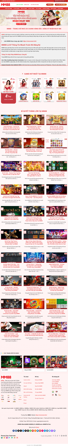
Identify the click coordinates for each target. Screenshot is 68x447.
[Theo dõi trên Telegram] (49, 431)
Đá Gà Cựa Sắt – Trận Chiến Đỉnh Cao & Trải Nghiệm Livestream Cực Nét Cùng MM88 (11, 312)
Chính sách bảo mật (56, 386)
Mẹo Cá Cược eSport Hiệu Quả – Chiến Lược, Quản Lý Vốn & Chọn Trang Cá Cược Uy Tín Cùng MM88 (34, 243)
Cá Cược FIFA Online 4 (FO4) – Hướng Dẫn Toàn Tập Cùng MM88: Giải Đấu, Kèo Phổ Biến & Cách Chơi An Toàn (56, 243)
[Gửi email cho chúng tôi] (28, 431)
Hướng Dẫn (26, 4)
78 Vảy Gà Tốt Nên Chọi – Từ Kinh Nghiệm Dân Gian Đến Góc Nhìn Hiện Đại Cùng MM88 (34, 289)
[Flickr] (42, 431)
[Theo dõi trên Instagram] (16, 431)
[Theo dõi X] (21, 431)
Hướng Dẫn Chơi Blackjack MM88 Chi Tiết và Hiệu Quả (11, 218)
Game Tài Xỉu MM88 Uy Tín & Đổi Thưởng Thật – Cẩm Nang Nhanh (34, 197)
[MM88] (7, 4)
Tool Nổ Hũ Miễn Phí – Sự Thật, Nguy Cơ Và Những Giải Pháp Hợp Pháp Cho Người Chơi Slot (57, 174)
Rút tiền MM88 (38, 389)
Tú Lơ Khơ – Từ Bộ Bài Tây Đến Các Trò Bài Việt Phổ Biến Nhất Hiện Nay (34, 334)
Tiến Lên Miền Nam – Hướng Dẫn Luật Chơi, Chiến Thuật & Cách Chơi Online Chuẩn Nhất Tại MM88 (57, 335)
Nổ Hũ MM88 (53, 8)
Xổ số (25, 400)
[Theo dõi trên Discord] (54, 431)
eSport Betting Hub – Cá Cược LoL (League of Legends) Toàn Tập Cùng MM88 (56, 266)
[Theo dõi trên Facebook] (13, 431)
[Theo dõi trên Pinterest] (33, 431)
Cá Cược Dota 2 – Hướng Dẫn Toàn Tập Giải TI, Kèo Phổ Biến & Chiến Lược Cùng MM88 (34, 266)
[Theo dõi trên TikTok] (18, 431)
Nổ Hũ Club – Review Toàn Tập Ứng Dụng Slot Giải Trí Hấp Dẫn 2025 (11, 173)
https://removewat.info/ (29, 41)
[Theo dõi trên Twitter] (23, 431)
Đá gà (25, 403)
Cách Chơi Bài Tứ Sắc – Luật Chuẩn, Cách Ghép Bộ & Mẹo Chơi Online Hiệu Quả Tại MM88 (56, 312)
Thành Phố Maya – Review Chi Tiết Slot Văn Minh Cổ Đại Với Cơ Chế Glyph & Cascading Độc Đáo (11, 128)
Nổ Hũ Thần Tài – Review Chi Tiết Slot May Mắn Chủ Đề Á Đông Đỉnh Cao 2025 (56, 128)
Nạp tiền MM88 (38, 386)
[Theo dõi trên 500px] (45, 431)
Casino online (27, 380)
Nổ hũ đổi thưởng (28, 389)
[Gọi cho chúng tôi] (30, 431)
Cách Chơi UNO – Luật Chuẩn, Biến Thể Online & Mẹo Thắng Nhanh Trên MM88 (34, 312)
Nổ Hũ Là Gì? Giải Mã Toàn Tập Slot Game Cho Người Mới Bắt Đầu (11, 197)
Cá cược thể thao (28, 383)
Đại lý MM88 (55, 383)
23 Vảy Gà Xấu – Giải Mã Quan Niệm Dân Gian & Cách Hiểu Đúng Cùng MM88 (11, 289)
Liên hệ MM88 (55, 381)
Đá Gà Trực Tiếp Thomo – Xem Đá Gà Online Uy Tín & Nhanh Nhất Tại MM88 (11, 243)
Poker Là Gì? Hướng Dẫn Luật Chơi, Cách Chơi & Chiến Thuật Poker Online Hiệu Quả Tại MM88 (34, 219)
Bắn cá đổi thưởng (28, 392)
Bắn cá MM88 (24, 8)
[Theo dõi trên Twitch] (52, 431)
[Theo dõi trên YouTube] (40, 431)
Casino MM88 (16, 8)
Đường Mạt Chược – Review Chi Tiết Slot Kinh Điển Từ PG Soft (34, 150)
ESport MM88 (31, 8)
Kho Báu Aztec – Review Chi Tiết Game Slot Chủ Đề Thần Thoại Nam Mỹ (11, 151)
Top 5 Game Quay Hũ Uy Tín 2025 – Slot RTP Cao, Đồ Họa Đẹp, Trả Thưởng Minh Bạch (56, 151)
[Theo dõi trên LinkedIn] (38, 431)
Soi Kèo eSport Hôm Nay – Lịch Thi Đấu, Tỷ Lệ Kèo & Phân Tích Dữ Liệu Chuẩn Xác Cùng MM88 (11, 266)
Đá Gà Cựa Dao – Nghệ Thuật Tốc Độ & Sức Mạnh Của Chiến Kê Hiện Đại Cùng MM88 (56, 289)
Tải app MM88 (38, 392)
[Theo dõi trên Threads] (26, 431)
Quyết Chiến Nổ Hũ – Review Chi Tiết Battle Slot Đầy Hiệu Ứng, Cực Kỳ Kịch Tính (34, 128)
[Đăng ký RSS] (35, 431)
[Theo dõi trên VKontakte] (47, 431)
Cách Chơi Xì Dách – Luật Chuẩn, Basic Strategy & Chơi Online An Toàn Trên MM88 (11, 335)
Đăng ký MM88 (38, 380)
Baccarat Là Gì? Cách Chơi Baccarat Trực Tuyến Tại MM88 (57, 218)
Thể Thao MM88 (8, 8)
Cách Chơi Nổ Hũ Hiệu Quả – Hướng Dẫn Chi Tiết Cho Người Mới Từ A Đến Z (34, 174)
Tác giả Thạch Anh (39, 398)
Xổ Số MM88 (60, 8)
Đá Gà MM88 (38, 8)
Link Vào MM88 (19, 4)
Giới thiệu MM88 (56, 380)
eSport (25, 386)
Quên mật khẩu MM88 (40, 395)
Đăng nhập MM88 (39, 383)
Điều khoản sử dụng (56, 388)
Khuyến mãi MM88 (35, 4)
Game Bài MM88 (46, 8)
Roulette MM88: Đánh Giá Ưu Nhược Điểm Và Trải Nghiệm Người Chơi (56, 197)
